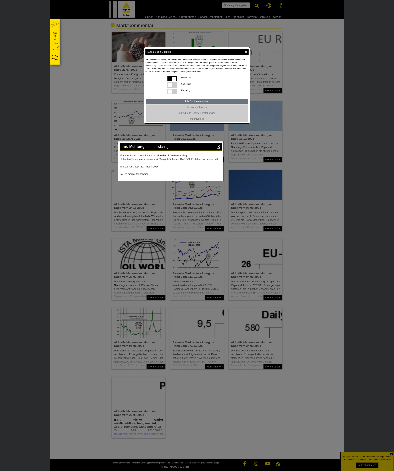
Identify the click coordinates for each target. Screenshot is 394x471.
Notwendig (186, 77)
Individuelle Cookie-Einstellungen (197, 113)
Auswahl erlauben (197, 107)
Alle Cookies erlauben (197, 101)
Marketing (185, 90)
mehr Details (197, 119)
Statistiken (186, 84)
